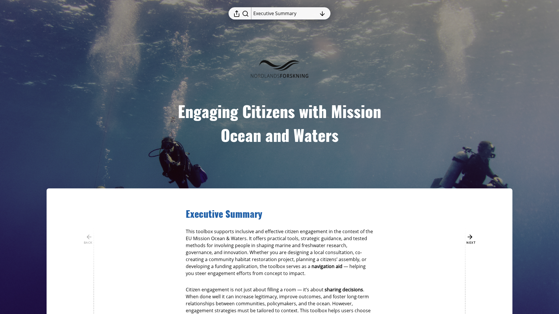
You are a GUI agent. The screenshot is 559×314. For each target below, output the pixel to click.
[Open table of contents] (322, 13)
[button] (229, 214)
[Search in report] (245, 13)
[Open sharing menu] (236, 13)
